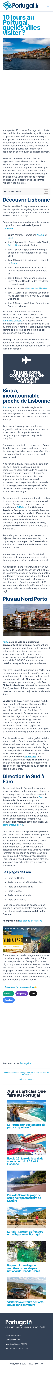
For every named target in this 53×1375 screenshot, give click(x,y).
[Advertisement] (26, 99)
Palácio (20, 507)
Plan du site (22, 1348)
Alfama (40, 235)
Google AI (8, 1000)
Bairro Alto (13, 245)
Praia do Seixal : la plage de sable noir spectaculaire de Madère (24, 1197)
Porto (6, 642)
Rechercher (11, 1348)
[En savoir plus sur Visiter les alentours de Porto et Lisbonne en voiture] (26, 1289)
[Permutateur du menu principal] (47, 5)
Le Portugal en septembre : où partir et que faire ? (26, 1126)
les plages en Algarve (30, 920)
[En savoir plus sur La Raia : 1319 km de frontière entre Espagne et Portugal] (26, 1219)
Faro (40, 797)
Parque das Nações (36, 288)
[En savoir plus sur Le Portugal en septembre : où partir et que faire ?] (26, 1112)
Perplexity (21, 993)
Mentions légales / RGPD (16, 1344)
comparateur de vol (13, 824)
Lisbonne (8, 228)
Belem (14, 263)
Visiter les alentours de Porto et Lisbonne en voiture (25, 1303)
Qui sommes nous (13, 1335)
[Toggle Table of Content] (45, 191)
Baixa (10, 238)
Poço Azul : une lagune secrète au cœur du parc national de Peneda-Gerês (23, 1268)
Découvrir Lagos (26, 1079)
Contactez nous (13, 1340)
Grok (33, 993)
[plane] (26, 360)
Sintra (6, 407)
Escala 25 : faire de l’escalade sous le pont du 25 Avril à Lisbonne (25, 1161)
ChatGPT (8, 993)
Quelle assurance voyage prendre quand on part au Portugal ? (26, 1073)
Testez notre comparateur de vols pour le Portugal (26, 376)
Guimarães (30, 756)
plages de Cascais (12, 320)
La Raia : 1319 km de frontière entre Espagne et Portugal (25, 1233)
